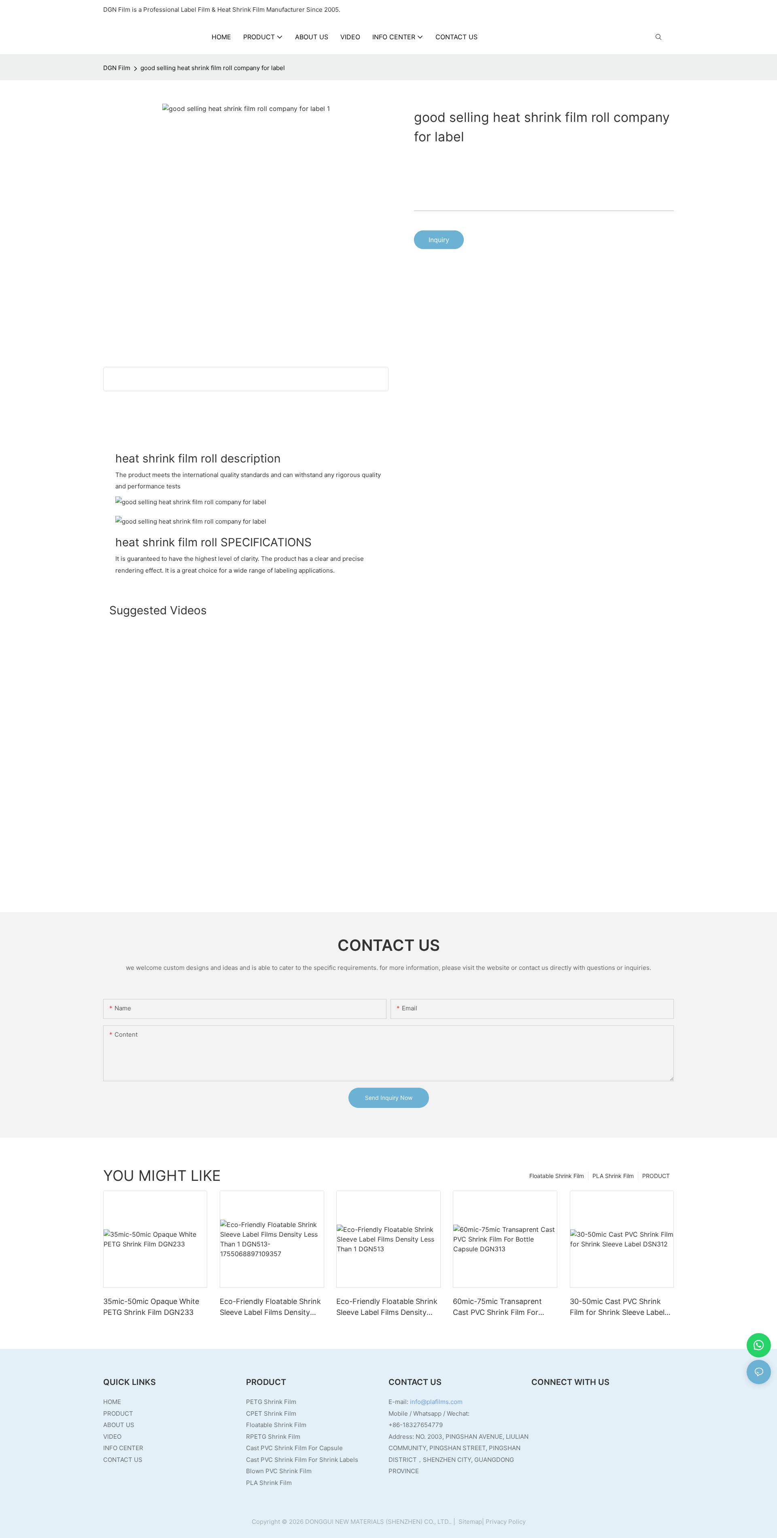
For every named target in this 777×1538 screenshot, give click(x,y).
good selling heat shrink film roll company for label (212, 68)
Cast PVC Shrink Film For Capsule (294, 1448)
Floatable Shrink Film (556, 1175)
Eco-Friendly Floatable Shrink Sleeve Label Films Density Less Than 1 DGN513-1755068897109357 (270, 1307)
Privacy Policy (506, 1521)
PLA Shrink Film (613, 1175)
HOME (112, 1402)
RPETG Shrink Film (273, 1436)
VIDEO (112, 1436)
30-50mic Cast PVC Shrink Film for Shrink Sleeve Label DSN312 (617, 1307)
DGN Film (116, 68)
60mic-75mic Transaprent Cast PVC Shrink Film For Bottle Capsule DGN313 (497, 1307)
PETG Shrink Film (271, 1402)
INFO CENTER (123, 1448)
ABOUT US (118, 1425)
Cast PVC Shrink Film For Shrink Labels (302, 1459)
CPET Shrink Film (271, 1413)
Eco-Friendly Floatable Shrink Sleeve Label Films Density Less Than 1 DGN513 (386, 1307)
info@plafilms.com (436, 1402)
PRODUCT (656, 1175)
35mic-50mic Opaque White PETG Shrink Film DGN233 (151, 1306)
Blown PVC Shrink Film (279, 1471)
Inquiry (439, 240)
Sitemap (469, 1521)
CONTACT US (122, 1459)
